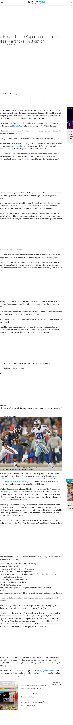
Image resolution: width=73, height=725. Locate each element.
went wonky (17, 146)
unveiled (5, 520)
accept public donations (47, 670)
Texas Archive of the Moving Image (19, 481)
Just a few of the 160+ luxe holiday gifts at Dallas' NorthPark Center (33, 703)
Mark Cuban (17, 126)
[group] (11, 101)
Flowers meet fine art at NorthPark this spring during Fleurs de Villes (34, 695)
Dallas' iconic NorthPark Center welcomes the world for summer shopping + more (35, 687)
